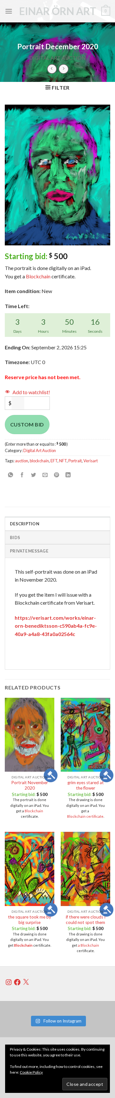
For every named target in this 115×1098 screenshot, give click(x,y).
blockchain (39, 460)
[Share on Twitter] (33, 475)
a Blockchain (88, 945)
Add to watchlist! (31, 392)
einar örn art (57, 11)
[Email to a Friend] (45, 475)
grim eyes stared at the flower (85, 785)
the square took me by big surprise (29, 919)
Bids (15, 537)
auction (21, 460)
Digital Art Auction (57, 58)
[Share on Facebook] (22, 475)
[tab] (57, 523)
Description (24, 523)
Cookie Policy (31, 1072)
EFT (53, 460)
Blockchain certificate (85, 816)
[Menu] (8, 11)
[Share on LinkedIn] (68, 475)
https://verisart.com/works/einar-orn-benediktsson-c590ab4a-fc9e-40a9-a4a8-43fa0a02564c (56, 626)
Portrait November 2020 (29, 785)
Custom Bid (27, 424)
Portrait (75, 460)
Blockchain (38, 276)
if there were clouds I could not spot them (85, 919)
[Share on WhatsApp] (10, 475)
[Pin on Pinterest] (56, 475)
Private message (29, 550)
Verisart (90, 460)
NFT (63, 460)
